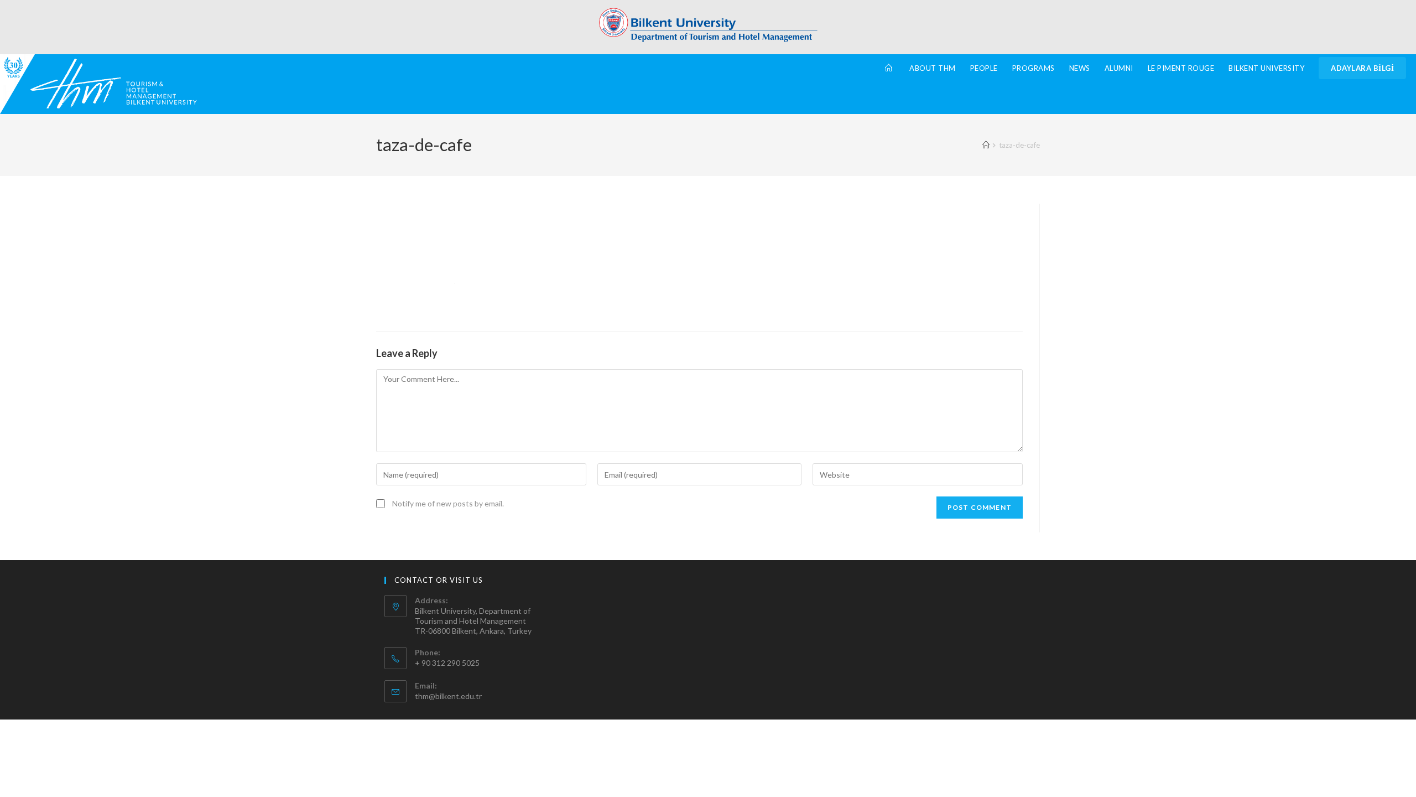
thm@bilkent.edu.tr (448, 696)
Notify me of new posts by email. (448, 503)
